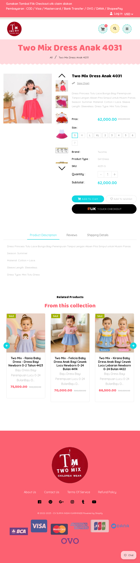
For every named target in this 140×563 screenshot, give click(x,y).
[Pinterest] (51, 502)
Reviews (72, 235)
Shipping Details (97, 235)
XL (97, 135)
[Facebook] (40, 502)
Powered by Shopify (93, 513)
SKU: (74, 166)
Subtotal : (78, 182)
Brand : (76, 152)
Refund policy (107, 492)
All (51, 57)
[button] (104, 209)
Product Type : (80, 159)
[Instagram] (73, 502)
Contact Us (51, 492)
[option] (27, 98)
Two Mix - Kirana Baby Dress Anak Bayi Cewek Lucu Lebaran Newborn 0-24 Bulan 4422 (114, 363)
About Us (30, 492)
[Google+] (62, 502)
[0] (102, 29)
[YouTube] (95, 502)
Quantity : (78, 174)
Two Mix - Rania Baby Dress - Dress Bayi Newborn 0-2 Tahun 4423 (25, 361)
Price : (75, 119)
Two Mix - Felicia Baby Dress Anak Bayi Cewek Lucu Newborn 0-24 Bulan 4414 (70, 363)
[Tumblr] (84, 502)
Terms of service (78, 492)
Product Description (43, 235)
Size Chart (83, 83)
